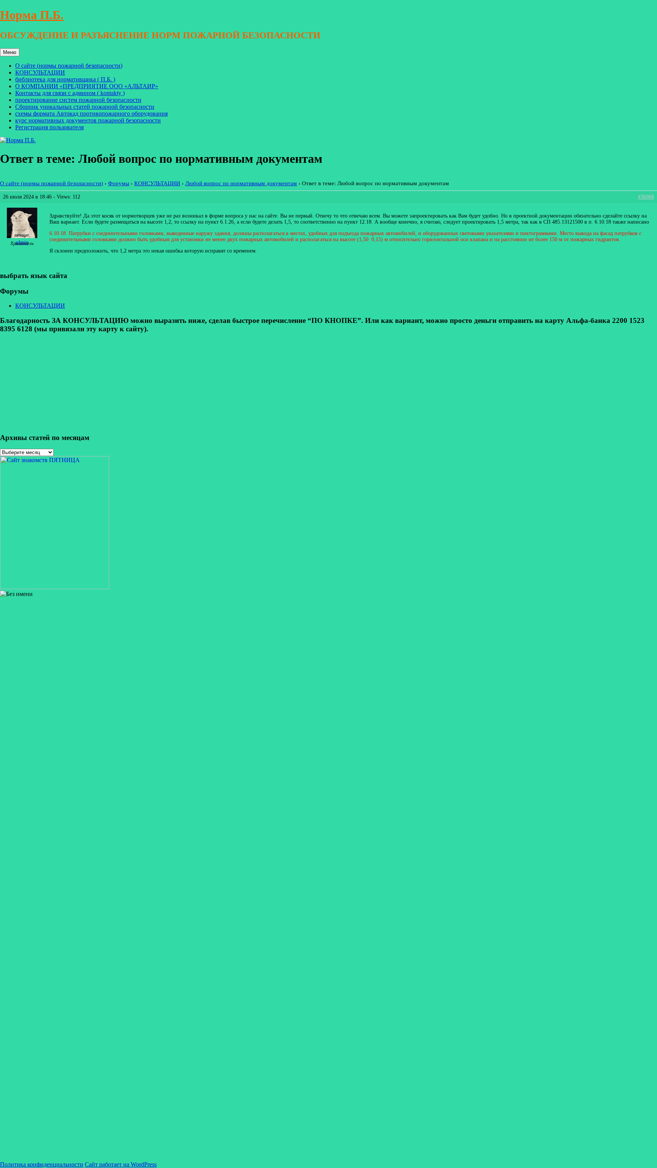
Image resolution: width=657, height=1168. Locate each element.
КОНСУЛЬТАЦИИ (40, 72)
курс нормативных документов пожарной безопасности (88, 120)
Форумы (118, 183)
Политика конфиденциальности (41, 1164)
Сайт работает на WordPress (121, 1164)
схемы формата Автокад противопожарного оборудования (91, 113)
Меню (9, 52)
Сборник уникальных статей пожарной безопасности (84, 106)
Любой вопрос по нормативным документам (241, 183)
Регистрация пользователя (49, 127)
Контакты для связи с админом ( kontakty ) (70, 93)
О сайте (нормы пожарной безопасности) (68, 65)
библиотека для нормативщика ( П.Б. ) (65, 79)
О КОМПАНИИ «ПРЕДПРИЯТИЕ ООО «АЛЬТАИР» (86, 86)
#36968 (646, 197)
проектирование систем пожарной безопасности (78, 100)
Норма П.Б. (31, 15)
